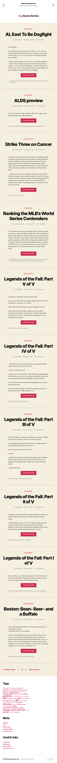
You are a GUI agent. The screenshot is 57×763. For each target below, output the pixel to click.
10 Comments (40, 619)
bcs (9, 691)
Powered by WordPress (27, 759)
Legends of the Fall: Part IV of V (28, 348)
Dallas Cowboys (18, 694)
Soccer (27, 710)
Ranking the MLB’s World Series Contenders (28, 216)
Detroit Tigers (32, 259)
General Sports (28, 273)
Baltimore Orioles (14, 81)
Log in (4, 725)
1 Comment (41, 39)
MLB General (28, 29)
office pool (7, 704)
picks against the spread (10, 708)
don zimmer (22, 478)
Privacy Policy (7, 746)
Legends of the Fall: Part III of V (28, 422)
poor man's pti (18, 710)
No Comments (40, 356)
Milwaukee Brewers (25, 261)
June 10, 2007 (29, 356)
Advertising (6, 744)
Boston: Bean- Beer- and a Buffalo (28, 611)
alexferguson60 (19, 106)
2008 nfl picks (13, 688)
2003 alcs (12, 591)
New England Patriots (9, 700)
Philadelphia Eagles (21, 704)
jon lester (21, 195)
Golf (13, 696)
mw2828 (19, 289)
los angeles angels (41, 259)
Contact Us (6, 742)
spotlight (6, 712)
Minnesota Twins (29, 591)
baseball (5, 691)
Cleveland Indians (27, 126)
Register (5, 723)
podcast (20, 708)
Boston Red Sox (24, 81)
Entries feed (6, 727)
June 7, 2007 (29, 507)
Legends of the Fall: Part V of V (28, 281)
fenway (21, 656)
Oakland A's (28, 540)
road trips (32, 656)
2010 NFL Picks (6, 689)
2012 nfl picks (20, 689)
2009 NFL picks (19, 688)
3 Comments (42, 106)
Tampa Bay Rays (39, 81)
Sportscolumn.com (28, 3)
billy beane (13, 540)
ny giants (13, 702)
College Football (8, 694)
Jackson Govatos (19, 224)
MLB (34, 126)
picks (43, 126)
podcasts (7, 710)
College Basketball (14, 692)
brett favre (5, 692)
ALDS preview (28, 100)
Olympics (14, 704)
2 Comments (41, 149)
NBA (19, 698)
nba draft (23, 698)
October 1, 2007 (31, 106)
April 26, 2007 (29, 619)
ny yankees (31, 81)
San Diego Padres (39, 261)
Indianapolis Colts (18, 696)
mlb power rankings (12, 698)
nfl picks (22, 700)
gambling (7, 696)
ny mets (32, 261)
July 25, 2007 (30, 149)
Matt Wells (19, 39)
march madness (26, 696)
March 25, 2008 (30, 39)
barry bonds (25, 689)
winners (17, 712)
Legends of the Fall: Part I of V (28, 560)
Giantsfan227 (19, 149)
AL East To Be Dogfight (28, 34)
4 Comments (40, 507)
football (25, 694)
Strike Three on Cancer (28, 144)
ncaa (27, 698)
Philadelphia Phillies (7, 706)
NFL (17, 700)
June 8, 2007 (28, 430)
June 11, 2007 (29, 289)
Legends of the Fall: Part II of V (28, 499)
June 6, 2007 (29, 568)
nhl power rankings (6, 702)
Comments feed (8, 729)
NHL (26, 700)
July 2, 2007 (31, 224)
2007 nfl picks (6, 688)
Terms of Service (8, 748)
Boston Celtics (14, 691)
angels (12, 126)
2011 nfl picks (13, 689)
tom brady (12, 712)
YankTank (18, 619)
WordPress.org (7, 731)
